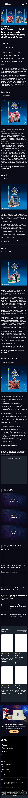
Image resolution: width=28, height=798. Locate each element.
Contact (5, 745)
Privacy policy (4, 766)
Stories (14, 517)
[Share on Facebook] (6, 47)
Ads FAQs (3, 761)
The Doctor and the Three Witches (21, 656)
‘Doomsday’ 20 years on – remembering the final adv (18, 605)
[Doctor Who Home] (6, 3)
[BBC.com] (4, 740)
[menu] (26, 4)
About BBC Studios (8, 748)
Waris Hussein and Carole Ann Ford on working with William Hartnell (13, 566)
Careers (5, 751)
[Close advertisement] (24, 794)
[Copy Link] (12, 47)
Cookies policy (5, 769)
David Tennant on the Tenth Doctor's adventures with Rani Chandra (12, 588)
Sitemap (3, 774)
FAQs (2, 755)
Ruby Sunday (15, 71)
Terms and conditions (6, 764)
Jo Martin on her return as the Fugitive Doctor (18, 615)
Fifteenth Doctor (5, 71)
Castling (17, 688)
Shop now (14, 731)
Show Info (14, 501)
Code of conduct (5, 772)
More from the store (22, 631)
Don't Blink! (5, 688)
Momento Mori (6, 656)
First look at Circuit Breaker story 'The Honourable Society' (18, 596)
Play (14, 533)
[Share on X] (9, 47)
